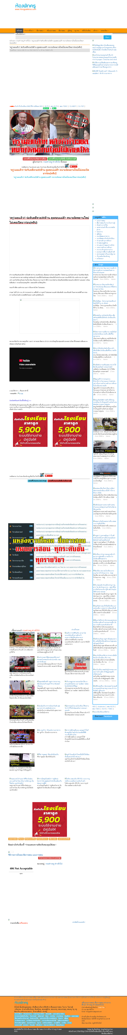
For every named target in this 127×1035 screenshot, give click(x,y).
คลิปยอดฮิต (48, 1014)
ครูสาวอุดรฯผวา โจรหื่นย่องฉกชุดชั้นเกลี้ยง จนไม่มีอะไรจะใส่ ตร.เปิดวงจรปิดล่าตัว (22, 675)
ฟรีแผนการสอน (51, 31)
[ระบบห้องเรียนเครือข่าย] (105, 712)
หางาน (69, 1023)
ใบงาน (21, 839)
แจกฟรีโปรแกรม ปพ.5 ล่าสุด (37, 481)
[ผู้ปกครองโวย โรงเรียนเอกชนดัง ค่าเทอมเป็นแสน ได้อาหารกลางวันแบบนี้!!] (77, 663)
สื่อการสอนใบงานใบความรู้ (22, 1018)
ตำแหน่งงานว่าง (28, 1014)
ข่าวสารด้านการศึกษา (104, 241)
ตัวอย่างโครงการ (42, 839)
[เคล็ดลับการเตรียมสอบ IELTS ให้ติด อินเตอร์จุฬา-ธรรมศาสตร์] (105, 366)
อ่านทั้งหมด (76, 630)
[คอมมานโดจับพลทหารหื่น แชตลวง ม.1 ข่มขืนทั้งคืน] (105, 522)
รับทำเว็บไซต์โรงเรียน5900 (94, 1031)
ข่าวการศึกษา (18, 997)
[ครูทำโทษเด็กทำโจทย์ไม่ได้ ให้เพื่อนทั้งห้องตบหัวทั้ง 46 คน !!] (77, 755)
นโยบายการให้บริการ (49, 1025)
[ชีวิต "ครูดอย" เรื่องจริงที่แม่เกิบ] (49, 754)
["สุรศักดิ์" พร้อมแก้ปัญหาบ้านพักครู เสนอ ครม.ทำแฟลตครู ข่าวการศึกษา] (105, 447)
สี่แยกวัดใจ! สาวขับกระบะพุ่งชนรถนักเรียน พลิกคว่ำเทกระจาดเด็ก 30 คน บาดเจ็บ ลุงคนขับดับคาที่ (104, 629)
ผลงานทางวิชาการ (75, 997)
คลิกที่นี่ (94, 1019)
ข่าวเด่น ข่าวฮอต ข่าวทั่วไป (105, 245)
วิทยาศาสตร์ (33, 1016)
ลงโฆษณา (100, 259)
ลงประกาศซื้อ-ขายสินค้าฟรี (106, 252)
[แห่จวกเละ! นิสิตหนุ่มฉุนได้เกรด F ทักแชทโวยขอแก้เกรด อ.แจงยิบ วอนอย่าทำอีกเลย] (49, 659)
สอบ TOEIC (63, 106)
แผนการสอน (13, 839)
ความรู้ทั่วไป (57, 1023)
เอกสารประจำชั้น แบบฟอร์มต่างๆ (48, 1018)
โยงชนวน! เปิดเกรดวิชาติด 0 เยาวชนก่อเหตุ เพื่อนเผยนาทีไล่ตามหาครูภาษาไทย (104, 293)
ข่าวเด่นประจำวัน (20, 1000)
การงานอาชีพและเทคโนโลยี (49, 1020)
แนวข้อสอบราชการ (103, 236)
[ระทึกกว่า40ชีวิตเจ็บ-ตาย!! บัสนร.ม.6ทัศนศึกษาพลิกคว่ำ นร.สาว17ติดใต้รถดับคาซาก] (77, 635)
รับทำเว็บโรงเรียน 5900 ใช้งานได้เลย (27, 106)
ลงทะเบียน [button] (104, 31)
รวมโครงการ (99, 997)
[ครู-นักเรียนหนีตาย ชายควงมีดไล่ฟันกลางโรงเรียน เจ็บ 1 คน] (105, 656)
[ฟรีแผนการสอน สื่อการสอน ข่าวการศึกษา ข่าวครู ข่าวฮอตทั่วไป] (25, 7)
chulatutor (101, 707)
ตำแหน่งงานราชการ (49, 997)
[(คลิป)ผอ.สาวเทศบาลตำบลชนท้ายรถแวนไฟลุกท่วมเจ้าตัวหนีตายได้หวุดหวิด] (105, 507)
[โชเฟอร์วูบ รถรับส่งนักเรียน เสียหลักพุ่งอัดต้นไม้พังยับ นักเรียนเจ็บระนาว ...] (105, 317)
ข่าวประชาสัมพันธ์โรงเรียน (21, 1016)
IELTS (47, 106)
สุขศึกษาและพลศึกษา (63, 1020)
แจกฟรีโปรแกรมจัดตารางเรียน (35, 159)
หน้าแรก (19, 31)
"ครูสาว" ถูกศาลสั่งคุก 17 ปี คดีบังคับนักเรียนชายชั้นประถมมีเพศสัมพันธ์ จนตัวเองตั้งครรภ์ (104, 544)
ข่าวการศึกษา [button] (29, 31)
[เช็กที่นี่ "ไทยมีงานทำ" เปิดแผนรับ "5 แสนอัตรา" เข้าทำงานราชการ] (105, 72)
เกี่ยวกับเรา (39, 1025)
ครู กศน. (76, 31)
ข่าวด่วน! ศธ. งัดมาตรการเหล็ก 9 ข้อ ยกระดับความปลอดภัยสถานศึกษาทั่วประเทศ (105, 277)
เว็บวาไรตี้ (105, 1031)
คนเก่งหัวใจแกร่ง (31, 1023)
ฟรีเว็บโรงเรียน (86, 31)
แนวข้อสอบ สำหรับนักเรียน (105, 238)
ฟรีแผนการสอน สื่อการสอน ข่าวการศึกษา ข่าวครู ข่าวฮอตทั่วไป (96, 1003)
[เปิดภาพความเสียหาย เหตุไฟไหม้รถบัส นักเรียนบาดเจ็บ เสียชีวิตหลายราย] (105, 334)
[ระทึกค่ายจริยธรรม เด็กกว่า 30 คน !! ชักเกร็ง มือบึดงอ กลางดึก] (22, 736)
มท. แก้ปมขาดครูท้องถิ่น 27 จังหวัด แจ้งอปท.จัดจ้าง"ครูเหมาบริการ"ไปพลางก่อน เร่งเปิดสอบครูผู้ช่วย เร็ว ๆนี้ (49, 650)
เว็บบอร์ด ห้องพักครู (103, 256)
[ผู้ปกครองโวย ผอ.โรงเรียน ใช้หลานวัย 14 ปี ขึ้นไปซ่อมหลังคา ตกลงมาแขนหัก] (77, 708)
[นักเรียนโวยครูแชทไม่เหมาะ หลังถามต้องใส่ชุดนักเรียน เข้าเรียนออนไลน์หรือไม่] (22, 688)
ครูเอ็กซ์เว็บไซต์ (96, 1023)
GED (41, 106)
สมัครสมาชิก (41, 1000)
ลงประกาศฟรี (31, 1000)
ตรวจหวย (25, 1025)
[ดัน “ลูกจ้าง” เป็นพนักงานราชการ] (49, 730)
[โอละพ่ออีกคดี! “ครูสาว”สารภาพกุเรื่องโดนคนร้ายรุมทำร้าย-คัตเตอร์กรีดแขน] (49, 684)
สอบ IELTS (54, 106)
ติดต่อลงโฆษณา (60, 1025)
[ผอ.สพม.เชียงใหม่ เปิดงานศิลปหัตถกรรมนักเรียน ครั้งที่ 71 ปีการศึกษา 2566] (105, 490)
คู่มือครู (70, 31)
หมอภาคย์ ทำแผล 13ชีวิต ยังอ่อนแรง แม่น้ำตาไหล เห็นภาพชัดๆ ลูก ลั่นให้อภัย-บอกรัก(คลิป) (22, 787)
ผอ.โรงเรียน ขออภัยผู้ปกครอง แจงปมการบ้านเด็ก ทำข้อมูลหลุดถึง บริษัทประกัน (104, 678)
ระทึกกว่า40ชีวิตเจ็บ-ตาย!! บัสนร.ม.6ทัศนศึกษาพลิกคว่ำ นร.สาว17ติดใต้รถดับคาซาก (77, 642)
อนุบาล (39, 1023)
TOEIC (110, 709)
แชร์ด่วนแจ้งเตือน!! (47, 1023)
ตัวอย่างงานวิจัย (30, 839)
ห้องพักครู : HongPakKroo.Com (103, 1029)
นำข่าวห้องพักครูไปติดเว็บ (89, 1007)
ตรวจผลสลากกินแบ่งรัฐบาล (106, 254)
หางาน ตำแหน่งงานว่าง (105, 250)
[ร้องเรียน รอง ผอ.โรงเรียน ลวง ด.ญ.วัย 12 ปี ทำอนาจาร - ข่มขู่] (105, 572)
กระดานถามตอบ (62, 997)
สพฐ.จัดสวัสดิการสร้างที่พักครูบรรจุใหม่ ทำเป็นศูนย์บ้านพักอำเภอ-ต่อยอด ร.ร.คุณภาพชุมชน (104, 409)
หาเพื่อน (64, 1023)
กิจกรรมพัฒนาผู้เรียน (20, 1023)
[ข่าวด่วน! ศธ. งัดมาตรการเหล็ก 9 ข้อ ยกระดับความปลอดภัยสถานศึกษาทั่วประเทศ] (105, 270)
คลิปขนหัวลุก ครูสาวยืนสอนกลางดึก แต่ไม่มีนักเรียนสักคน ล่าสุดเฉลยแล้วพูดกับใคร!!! (105, 648)
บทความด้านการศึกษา (104, 247)
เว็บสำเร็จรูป (80, 1031)
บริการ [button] (95, 31)
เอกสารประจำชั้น (64, 839)
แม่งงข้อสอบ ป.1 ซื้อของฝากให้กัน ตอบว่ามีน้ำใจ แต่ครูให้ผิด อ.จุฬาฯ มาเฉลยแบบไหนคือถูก (104, 478)
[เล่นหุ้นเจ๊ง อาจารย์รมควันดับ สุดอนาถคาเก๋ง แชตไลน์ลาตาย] (49, 707)
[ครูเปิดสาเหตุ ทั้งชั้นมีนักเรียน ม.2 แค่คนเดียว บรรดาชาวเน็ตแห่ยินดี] (105, 607)
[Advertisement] (76, 15)
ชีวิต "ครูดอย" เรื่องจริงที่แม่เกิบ (46, 757)
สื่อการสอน (62, 31)
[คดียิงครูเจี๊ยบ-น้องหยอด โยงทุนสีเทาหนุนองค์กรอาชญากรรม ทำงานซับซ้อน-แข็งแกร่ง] (105, 688)
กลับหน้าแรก (72, 1031)
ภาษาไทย (52, 1016)
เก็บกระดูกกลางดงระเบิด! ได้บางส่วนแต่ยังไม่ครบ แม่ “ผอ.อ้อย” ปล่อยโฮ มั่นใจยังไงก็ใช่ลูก (77, 690)
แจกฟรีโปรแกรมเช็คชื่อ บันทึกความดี (62, 159)
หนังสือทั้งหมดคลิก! (78, 922)
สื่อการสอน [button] (40, 31)
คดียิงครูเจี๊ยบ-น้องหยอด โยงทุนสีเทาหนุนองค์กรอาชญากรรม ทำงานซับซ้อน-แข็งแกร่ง (104, 695)
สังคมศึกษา (67, 1016)
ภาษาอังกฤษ (60, 1016)
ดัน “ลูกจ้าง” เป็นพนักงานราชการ (47, 732)
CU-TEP (81, 106)
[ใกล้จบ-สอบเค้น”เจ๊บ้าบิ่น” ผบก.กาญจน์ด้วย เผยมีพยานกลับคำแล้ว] (77, 780)
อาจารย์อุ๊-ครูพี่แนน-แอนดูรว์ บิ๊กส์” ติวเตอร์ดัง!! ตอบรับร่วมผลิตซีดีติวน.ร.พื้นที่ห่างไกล (77, 739)
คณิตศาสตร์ (41, 1016)
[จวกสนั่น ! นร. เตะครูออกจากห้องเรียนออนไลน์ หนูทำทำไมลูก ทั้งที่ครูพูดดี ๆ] (22, 760)
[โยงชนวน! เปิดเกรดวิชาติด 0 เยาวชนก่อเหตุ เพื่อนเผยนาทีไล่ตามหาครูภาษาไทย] (105, 287)
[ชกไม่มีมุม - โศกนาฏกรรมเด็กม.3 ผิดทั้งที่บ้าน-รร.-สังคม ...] (105, 302)
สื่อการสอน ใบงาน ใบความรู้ (106, 223)
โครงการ (100, 232)
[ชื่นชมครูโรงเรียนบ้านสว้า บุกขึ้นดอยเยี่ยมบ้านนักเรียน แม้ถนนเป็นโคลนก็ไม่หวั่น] (22, 712)
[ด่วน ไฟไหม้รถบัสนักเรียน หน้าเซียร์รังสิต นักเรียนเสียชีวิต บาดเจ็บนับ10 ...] (105, 350)
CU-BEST (73, 106)
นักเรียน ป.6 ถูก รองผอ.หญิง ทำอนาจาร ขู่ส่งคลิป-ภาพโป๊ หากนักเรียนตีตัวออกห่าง (105, 563)
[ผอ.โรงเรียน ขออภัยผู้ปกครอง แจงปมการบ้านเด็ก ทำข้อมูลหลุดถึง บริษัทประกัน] (105, 672)
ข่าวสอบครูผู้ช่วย (102, 243)
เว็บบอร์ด (32, 1025)
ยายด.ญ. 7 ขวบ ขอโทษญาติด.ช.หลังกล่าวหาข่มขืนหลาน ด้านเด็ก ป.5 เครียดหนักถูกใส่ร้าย (22, 650)
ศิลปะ (47, 1016)
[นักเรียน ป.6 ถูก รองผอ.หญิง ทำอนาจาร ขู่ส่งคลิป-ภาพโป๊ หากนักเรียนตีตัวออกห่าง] (105, 556)
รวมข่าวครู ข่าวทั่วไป (23, 41)
